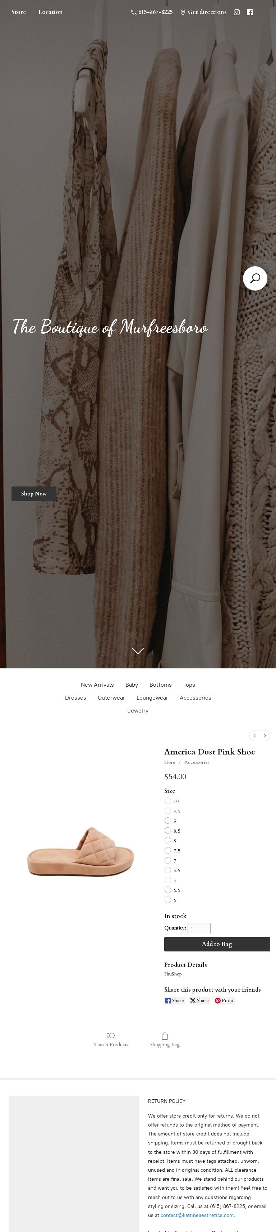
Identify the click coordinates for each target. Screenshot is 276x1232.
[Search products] (255, 278)
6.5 (177, 870)
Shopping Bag (165, 1044)
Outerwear (111, 697)
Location (50, 12)
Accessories (195, 697)
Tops (189, 684)
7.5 (177, 850)
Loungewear (152, 697)
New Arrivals (97, 684)
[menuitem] (255, 735)
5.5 (177, 890)
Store (19, 12)
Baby (131, 684)
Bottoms (161, 684)
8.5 (177, 831)
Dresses (75, 697)
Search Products (111, 1044)
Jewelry (138, 710)
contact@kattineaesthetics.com (197, 1215)
